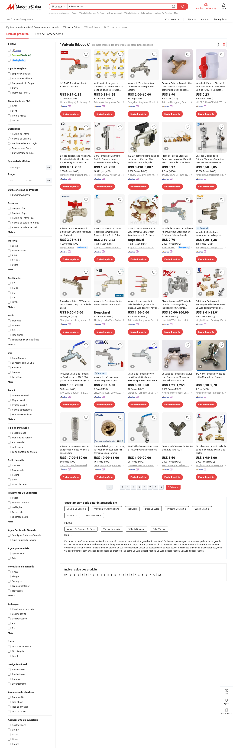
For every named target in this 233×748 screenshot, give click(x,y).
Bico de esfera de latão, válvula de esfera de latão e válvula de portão (211, 449)
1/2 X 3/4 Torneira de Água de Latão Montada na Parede (210, 375)
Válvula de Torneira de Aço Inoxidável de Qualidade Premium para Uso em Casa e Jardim (142, 377)
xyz (159, 574)
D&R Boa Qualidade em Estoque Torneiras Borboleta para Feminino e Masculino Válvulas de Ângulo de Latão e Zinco (210, 159)
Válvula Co (72, 515)
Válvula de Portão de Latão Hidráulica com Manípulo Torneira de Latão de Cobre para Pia (107, 232)
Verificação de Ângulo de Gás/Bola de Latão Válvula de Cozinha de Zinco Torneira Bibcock (108, 86)
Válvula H (132, 508)
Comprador (171, 19)
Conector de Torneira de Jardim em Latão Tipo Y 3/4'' (177, 448)
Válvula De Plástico (163, 13)
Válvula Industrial (114, 13)
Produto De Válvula (176, 508)
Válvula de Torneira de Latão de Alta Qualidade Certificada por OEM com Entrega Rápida (177, 231)
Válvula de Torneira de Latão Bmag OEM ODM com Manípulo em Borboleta (75, 231)
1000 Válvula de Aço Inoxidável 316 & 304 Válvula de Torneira (143, 448)
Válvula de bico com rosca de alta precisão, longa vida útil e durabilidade (74, 449)
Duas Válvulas (152, 508)
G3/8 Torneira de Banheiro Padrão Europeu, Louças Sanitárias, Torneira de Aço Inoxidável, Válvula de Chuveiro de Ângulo (109, 159)
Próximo (172, 487)
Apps (203, 19)
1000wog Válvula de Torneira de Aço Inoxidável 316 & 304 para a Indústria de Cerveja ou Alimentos (74, 377)
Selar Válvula (146, 13)
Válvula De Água (131, 13)
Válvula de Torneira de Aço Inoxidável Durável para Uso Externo (141, 86)
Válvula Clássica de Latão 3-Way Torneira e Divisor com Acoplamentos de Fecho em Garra (141, 232)
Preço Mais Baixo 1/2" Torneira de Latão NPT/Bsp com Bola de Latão (75, 304)
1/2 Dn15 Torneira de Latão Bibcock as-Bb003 (73, 85)
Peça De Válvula (93, 515)
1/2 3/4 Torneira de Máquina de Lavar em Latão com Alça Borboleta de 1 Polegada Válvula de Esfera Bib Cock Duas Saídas (143, 159)
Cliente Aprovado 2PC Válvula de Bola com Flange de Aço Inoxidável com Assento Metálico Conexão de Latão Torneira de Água (176, 304)
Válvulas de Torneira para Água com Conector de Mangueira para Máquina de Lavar (177, 377)
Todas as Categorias (21, 19)
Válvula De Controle (76, 508)
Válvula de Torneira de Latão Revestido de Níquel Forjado (108, 303)
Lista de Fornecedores (49, 34)
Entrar (223, 8)
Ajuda (190, 19)
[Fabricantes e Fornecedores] (23, 6)
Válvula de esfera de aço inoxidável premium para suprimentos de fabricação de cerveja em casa (108, 379)
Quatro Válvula (201, 508)
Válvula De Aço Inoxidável (106, 508)
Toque (74, 13)
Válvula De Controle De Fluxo (91, 13)
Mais (66, 535)
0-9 (66, 574)
